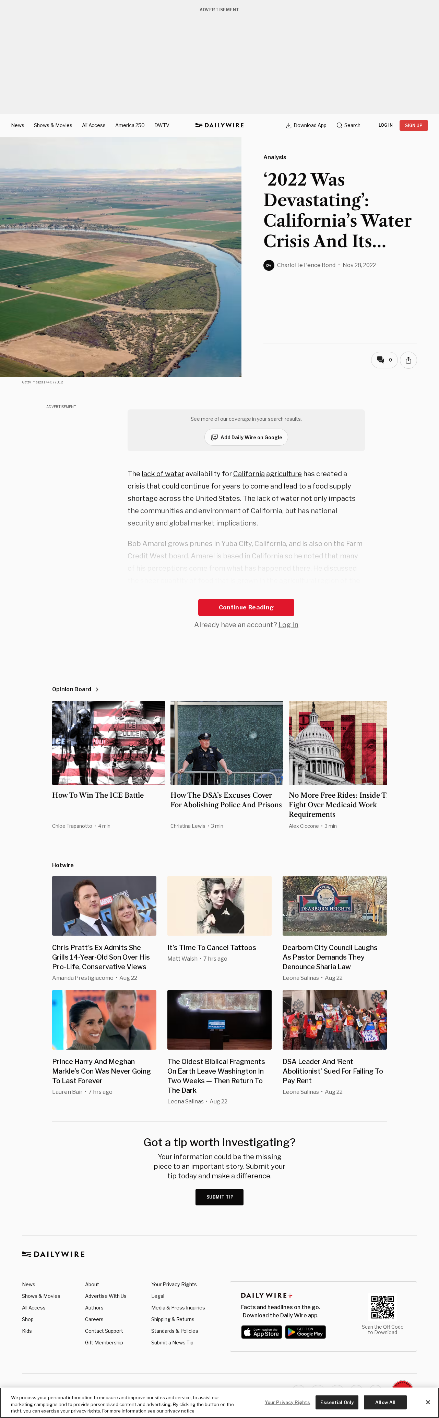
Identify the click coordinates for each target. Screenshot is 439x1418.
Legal (157, 1296)
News (17, 125)
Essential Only (337, 1402)
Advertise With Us (106, 1296)
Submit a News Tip (172, 1342)
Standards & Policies (174, 1331)
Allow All (385, 1402)
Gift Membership (104, 1342)
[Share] (408, 360)
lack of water (163, 474)
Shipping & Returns (172, 1319)
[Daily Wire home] (219, 125)
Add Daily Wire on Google (251, 437)
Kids (27, 1331)
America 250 (130, 125)
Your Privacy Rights (174, 1284)
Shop (28, 1319)
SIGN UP (414, 125)
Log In (288, 625)
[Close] (428, 1402)
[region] (219, 1403)
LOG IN (386, 125)
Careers (94, 1319)
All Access (94, 125)
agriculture (284, 474)
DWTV (161, 125)
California (249, 474)
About (92, 1284)
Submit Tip (220, 1197)
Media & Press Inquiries (178, 1308)
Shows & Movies (53, 125)
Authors (94, 1308)
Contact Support (104, 1331)
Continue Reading (246, 607)
